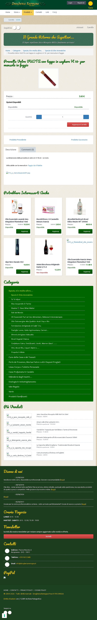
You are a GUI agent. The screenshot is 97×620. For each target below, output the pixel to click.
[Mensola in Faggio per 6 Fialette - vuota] (48, 173)
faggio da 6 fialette (35, 165)
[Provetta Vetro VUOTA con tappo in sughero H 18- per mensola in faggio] (48, 78)
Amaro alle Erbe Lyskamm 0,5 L (48, 422)
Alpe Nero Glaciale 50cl (14, 262)
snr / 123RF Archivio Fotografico (28, 599)
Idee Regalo (14, 386)
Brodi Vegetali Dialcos (20, 339)
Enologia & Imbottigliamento (22, 381)
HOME (6, 590)
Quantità (28, 117)
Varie (11, 391)
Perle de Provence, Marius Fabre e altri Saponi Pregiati (34, 362)
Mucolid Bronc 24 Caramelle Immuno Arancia (48, 220)
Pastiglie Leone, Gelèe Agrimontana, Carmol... (29, 330)
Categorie (16, 51)
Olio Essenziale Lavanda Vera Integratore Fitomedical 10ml (16, 220)
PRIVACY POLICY (26, 590)
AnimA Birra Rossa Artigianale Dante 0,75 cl (48, 265)
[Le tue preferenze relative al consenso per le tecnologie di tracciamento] (4, 615)
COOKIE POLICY (40, 590)
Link (47, 12)
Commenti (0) (27, 149)
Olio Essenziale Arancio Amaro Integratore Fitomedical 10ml (80, 260)
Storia (16, 12)
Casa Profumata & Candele (21, 372)
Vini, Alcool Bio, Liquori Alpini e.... (25, 348)
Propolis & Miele (18, 352)
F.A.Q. (55, 12)
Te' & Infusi (15, 299)
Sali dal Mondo (17, 312)
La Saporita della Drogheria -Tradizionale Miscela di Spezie (58, 445)
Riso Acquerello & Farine (21, 304)
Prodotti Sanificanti (18, 396)
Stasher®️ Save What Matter (23, 308)
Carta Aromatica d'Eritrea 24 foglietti (50, 453)
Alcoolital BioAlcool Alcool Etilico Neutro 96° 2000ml (78, 220)
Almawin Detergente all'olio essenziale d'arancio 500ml (57, 437)
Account (79, 27)
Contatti (39, 12)
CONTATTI (14, 590)
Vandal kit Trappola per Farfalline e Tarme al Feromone (57, 430)
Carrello (90, 27)
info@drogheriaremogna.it (26, 563)
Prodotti (27, 12)
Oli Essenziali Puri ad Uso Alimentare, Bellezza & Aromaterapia (36, 317)
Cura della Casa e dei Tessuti (22, 357)
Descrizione (11, 149)
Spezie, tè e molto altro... (32, 51)
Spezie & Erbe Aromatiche (55, 51)
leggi (62, 480)
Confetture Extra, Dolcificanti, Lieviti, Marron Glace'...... (34, 343)
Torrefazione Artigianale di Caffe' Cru (26, 326)
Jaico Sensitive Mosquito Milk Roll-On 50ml (52, 414)
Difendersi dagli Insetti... (20, 376)
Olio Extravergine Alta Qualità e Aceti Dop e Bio (30, 321)
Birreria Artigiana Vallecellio (22, 334)
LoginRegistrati (76, 3)
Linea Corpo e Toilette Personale (24, 367)
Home (8, 12)
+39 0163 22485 (25, 557)
